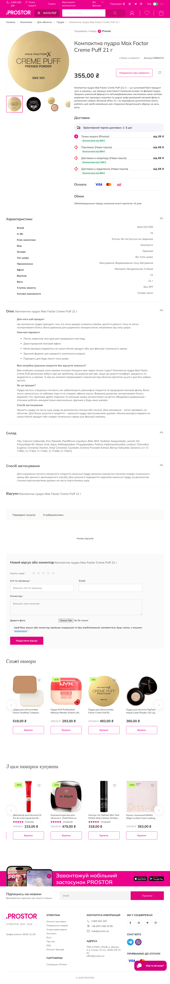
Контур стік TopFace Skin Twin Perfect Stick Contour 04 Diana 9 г (103, 817)
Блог (49, 937)
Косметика (26, 22)
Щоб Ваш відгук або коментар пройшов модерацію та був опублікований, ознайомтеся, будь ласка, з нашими (78, 629)
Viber (141, 4)
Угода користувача (56, 929)
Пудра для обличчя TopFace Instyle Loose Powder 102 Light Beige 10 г (141, 711)
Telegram (135, 4)
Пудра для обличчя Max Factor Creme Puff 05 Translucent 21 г (101, 711)
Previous (8, 104)
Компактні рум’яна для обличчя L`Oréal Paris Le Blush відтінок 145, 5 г (63, 817)
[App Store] (140, 878)
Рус (162, 3)
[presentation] (11, 705)
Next (67, 104)
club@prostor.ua (100, 931)
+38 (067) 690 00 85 (102, 926)
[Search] (115, 13)
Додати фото (17, 620)
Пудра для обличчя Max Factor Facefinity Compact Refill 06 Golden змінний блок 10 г (28, 711)
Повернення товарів (57, 925)
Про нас (50, 941)
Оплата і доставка (56, 921)
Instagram (129, 4)
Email (82, 580)
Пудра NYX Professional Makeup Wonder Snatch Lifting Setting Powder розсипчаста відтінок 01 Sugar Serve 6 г (66, 711)
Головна (10, 22)
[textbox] (79, 741)
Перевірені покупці (23, 514)
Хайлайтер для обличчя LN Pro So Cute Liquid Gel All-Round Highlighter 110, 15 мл (28, 817)
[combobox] (79, 741)
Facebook (124, 4)
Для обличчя (44, 22)
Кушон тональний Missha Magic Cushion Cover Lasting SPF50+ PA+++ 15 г (140, 817)
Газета (51, 3)
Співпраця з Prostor (56, 964)
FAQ (48, 945)
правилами (20, 630)
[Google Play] (156, 878)
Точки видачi (32, 4)
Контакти (51, 933)
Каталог (50, 13)
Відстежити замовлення (69, 4)
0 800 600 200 (16, 4)
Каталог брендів (55, 949)
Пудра (60, 22)
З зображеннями (53, 514)
